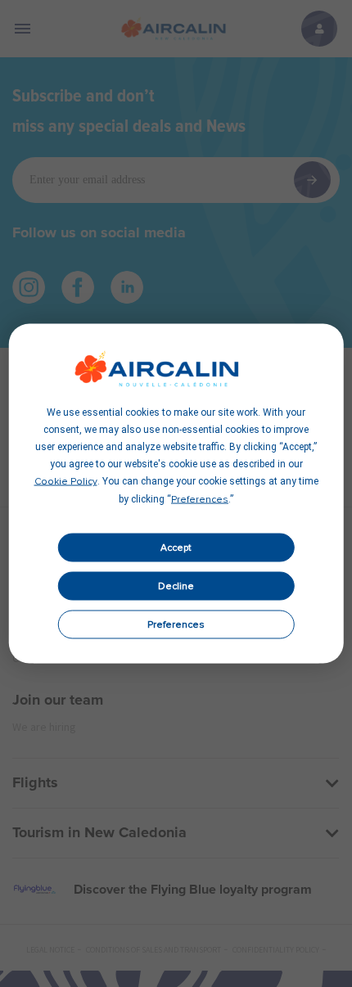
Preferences (176, 624)
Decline (176, 586)
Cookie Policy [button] (65, 482)
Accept (176, 547)
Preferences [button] (199, 500)
